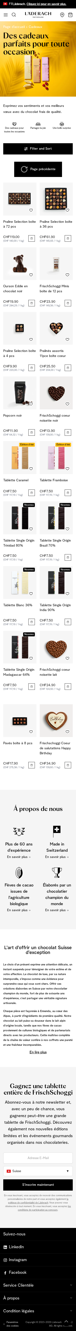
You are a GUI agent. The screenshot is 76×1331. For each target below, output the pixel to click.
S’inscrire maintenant (38, 1185)
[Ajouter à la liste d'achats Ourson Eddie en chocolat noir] (31, 274)
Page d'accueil (14, 27)
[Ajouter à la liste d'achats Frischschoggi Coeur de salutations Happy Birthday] (67, 731)
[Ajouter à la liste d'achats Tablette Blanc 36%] (31, 593)
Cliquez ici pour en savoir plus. (38, 4)
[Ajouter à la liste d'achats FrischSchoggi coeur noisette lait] (67, 658)
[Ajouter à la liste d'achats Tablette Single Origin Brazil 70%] (67, 529)
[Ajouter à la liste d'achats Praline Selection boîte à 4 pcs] (31, 339)
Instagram (18, 1260)
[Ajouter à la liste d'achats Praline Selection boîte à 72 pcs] (31, 210)
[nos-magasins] (62, 14)
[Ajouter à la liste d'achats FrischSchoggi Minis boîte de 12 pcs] (67, 274)
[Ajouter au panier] (31, 238)
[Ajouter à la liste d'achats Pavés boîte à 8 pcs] (31, 731)
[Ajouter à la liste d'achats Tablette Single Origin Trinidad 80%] (31, 529)
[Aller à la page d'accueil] (38, 15)
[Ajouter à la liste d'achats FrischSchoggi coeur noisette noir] (67, 404)
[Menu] (5, 14)
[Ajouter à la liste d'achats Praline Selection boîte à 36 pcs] (67, 210)
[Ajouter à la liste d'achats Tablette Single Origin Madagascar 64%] (31, 658)
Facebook (18, 1273)
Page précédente (43, 169)
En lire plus (38, 1052)
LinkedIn (16, 1247)
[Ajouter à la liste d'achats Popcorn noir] (31, 404)
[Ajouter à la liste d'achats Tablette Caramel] (31, 468)
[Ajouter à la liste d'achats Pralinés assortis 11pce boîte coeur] (67, 339)
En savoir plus (17, 857)
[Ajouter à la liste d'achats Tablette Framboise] (67, 468)
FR (11, 4)
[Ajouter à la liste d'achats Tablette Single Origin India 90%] (67, 593)
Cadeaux (35, 27)
